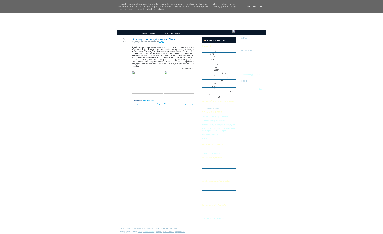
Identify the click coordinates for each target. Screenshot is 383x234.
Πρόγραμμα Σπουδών (213, 81)
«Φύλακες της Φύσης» (213, 192)
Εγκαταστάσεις (210, 64)
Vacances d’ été (211, 97)
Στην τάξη (208, 86)
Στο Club (208, 89)
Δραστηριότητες (148, 100)
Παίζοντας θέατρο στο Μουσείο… (217, 189)
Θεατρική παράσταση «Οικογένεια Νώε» (153, 39)
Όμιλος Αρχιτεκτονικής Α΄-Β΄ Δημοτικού (219, 177)
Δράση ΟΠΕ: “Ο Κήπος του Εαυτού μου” (219, 170)
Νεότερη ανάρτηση (138, 104)
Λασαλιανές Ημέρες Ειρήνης (215, 78)
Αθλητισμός (209, 51)
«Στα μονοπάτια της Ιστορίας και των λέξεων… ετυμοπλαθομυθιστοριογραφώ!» (220, 200)
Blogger (159, 232)
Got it (262, 7)
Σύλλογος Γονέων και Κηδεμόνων (217, 91)
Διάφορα (208, 59)
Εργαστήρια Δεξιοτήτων (213, 73)
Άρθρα (207, 54)
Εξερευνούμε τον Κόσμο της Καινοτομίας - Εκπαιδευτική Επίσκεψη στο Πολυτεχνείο (220, 195)
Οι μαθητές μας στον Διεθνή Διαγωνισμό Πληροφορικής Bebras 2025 (219, 166)
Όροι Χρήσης (174, 228)
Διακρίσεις (209, 56)
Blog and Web (180, 232)
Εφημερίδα (209, 75)
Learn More (250, 7)
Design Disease (168, 232)
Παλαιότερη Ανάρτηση (186, 104)
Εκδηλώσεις (209, 70)
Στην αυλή (209, 83)
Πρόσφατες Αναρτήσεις (216, 40)
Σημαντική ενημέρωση (213, 162)
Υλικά (207, 94)
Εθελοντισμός (210, 67)
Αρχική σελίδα (162, 104)
